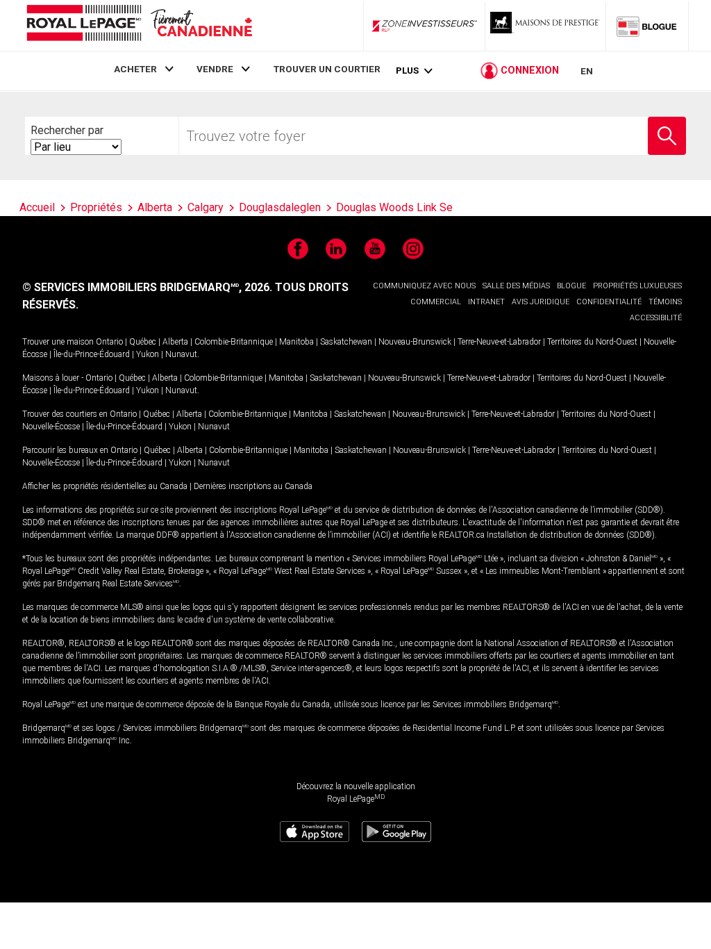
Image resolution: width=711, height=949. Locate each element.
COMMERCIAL (435, 301)
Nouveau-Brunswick (414, 342)
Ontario (109, 342)
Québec (142, 342)
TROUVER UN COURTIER (327, 68)
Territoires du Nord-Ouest (592, 342)
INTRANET (486, 301)
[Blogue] (647, 25)
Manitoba (296, 342)
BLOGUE (571, 285)
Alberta (175, 342)
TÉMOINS (665, 301)
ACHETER (135, 68)
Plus (407, 70)
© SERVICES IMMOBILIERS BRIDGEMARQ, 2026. (147, 287)
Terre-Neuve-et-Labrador (499, 342)
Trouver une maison (58, 342)
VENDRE (214, 68)
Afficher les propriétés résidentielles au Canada (104, 486)
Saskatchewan (346, 342)
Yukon (147, 354)
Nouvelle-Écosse (51, 426)
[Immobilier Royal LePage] (139, 25)
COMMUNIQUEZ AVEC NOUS (424, 285)
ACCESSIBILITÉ (656, 317)
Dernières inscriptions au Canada (253, 486)
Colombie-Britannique (233, 342)
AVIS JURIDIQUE (540, 301)
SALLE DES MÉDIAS (516, 285)
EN (586, 70)
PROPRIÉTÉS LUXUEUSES (637, 285)
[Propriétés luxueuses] (545, 26)
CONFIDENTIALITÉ (609, 301)
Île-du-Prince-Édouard (91, 354)
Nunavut (181, 354)
